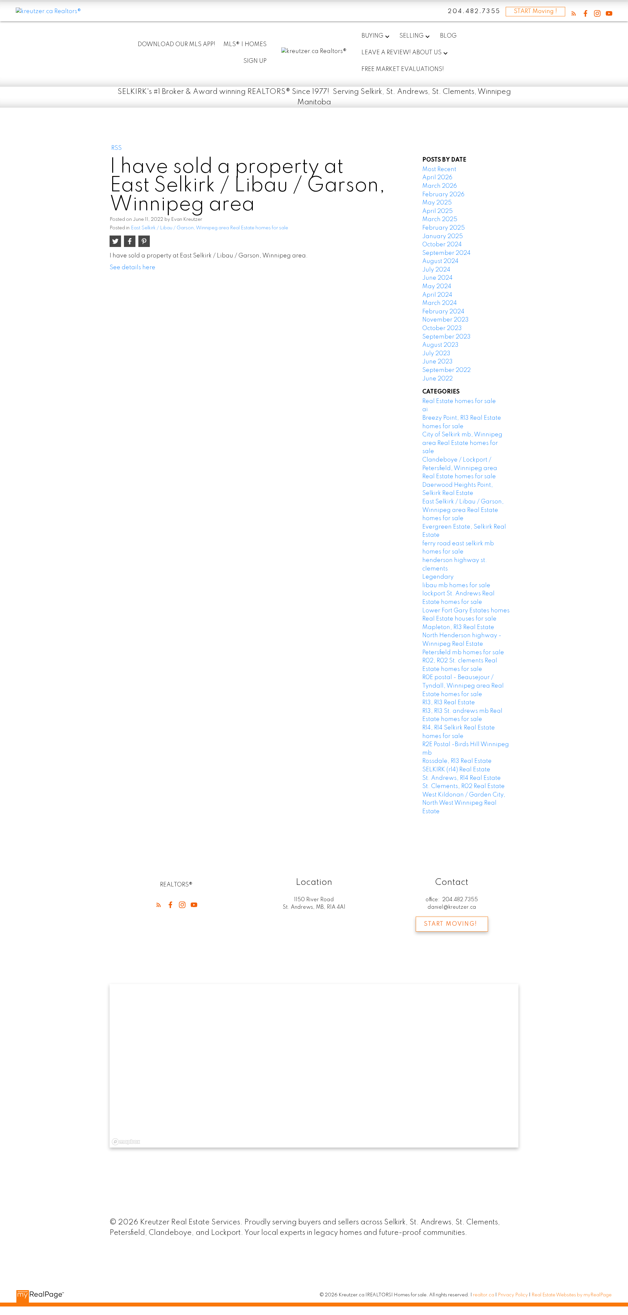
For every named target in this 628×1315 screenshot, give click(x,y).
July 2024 (436, 270)
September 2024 (446, 253)
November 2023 (445, 320)
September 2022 (446, 370)
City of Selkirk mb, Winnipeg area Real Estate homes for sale (462, 443)
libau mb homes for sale (456, 585)
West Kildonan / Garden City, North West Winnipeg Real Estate (463, 803)
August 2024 (440, 261)
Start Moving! (450, 924)
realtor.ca (484, 1295)
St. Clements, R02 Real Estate (463, 786)
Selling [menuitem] (411, 36)
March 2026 (439, 186)
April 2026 (437, 178)
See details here (132, 268)
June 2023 (437, 362)
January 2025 (442, 236)
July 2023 (436, 354)
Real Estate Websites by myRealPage (572, 1295)
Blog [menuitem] (448, 36)
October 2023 (442, 328)
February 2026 (443, 195)
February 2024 (443, 312)
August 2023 (440, 345)
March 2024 (439, 303)
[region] (314, 1066)
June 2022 (437, 379)
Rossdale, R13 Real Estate (457, 761)
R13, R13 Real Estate (448, 703)
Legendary (438, 577)
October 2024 (442, 245)
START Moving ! (535, 11)
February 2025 (443, 228)
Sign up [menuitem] (255, 61)
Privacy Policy (513, 1295)
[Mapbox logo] (126, 1142)
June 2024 (437, 278)
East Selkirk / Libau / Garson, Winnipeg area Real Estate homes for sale (209, 228)
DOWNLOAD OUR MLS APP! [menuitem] (176, 44)
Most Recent (439, 169)
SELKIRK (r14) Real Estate (456, 770)
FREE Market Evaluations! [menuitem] (402, 69)
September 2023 (446, 337)
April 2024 (437, 295)
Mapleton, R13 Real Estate (458, 627)
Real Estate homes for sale (459, 401)
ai (425, 409)
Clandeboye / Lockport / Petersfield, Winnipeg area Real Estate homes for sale (459, 468)
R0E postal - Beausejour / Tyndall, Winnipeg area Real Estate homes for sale (463, 686)
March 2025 (439, 219)
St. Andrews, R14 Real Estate (461, 778)
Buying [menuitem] (372, 36)
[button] (573, 13)
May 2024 (436, 286)
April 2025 (437, 211)
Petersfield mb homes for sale (463, 653)
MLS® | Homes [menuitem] (245, 44)
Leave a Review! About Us (401, 53)
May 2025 (437, 203)
